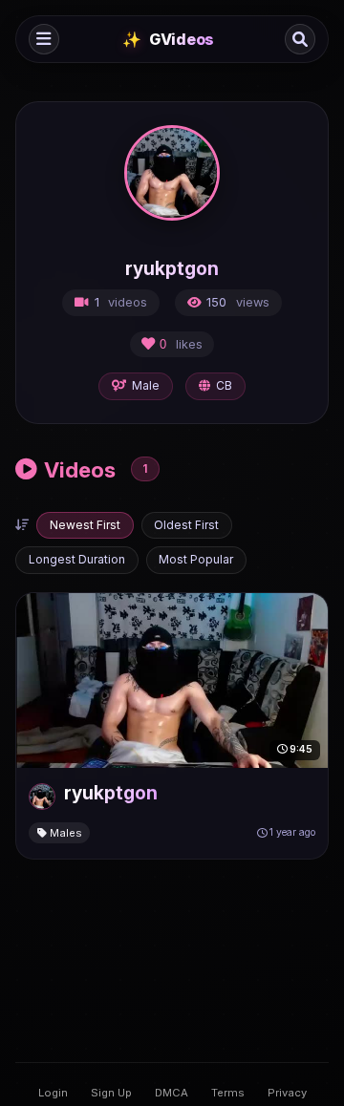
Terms (228, 1092)
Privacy (287, 1092)
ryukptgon (111, 792)
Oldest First (186, 525)
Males (64, 833)
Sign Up (111, 1092)
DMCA (171, 1092)
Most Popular (196, 559)
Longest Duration (77, 559)
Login (53, 1092)
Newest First (85, 525)
